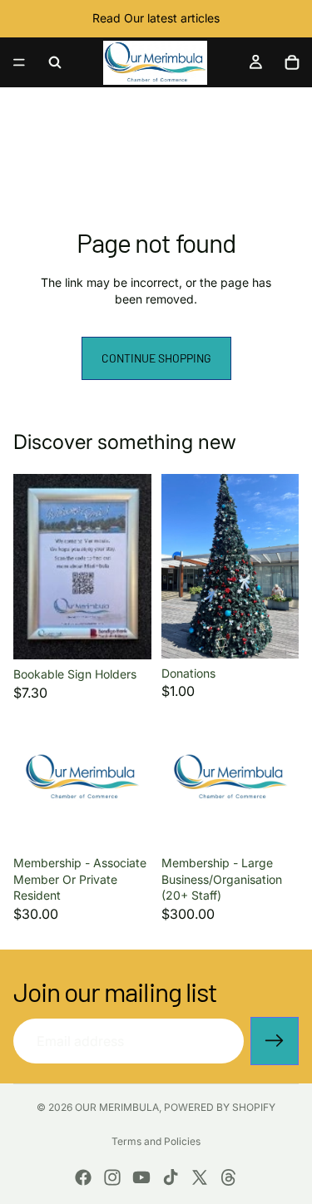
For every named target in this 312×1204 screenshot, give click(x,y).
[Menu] (19, 62)
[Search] (55, 62)
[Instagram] (112, 1177)
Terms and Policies (156, 1141)
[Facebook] (83, 1177)
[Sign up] (274, 1041)
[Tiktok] (171, 1177)
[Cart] (292, 62)
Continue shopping (156, 358)
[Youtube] (141, 1177)
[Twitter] (200, 1177)
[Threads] (229, 1177)
